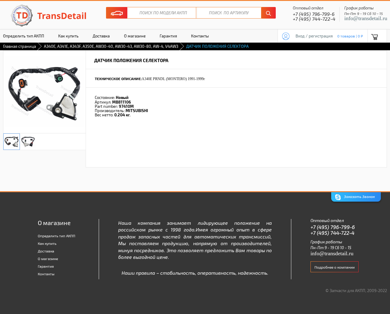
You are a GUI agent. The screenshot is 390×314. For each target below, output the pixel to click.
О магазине (135, 36)
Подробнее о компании (334, 267)
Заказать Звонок (359, 196)
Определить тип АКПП (56, 236)
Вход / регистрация (314, 36)
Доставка (101, 36)
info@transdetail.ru (365, 18)
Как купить (68, 36)
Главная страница (19, 46)
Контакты (200, 36)
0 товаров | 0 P (350, 36)
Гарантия (168, 36)
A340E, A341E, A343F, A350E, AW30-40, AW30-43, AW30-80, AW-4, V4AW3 (111, 46)
